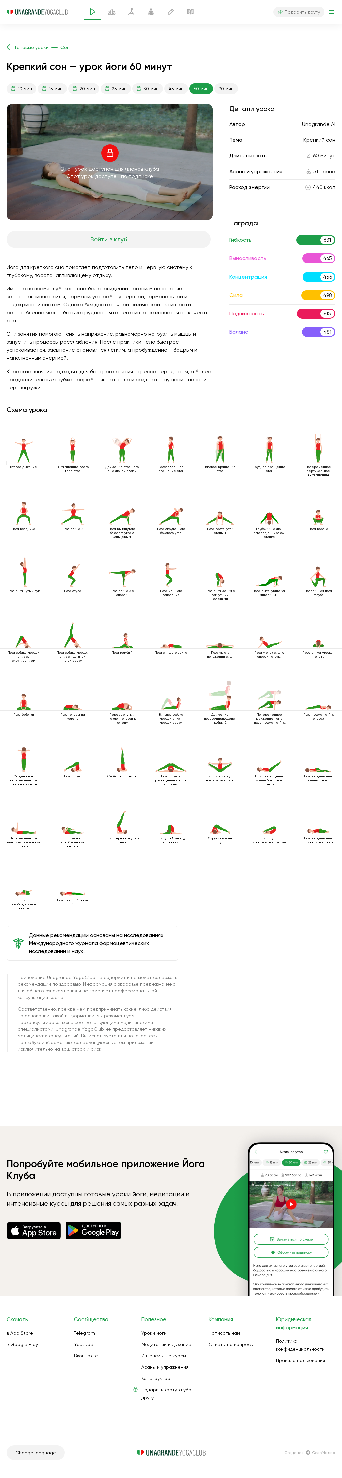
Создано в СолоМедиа (309, 1452)
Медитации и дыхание (166, 1344)
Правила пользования (300, 1360)
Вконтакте (86, 1355)
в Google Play (22, 1344)
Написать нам (224, 1333)
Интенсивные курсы (163, 1355)
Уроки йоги (154, 1333)
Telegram (84, 1333)
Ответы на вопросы (231, 1344)
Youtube (83, 1344)
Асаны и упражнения (164, 1367)
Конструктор (155, 1378)
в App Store (20, 1333)
